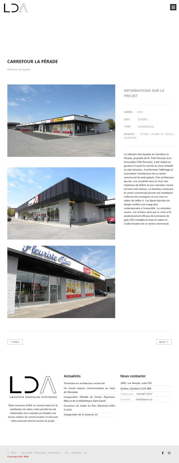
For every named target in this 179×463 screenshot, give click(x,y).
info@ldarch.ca (144, 399)
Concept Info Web (18, 456)
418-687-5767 (144, 394)
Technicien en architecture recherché (84, 383)
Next (163, 342)
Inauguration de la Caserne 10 (81, 414)
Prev (16, 342)
